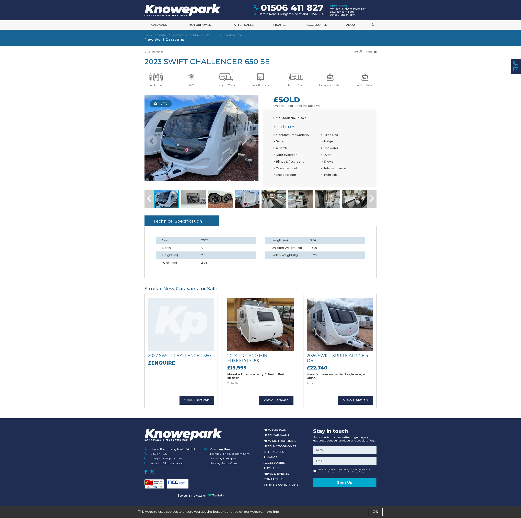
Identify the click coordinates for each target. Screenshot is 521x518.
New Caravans (276, 430)
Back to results (155, 51)
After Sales (244, 25)
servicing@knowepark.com (169, 463)
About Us (271, 468)
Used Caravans (276, 435)
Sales (162, 34)
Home (148, 34)
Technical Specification (177, 221)
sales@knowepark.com (166, 458)
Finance (279, 25)
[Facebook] (145, 472)
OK (375, 512)
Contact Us (273, 479)
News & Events (276, 473)
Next (250, 141)
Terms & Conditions (281, 484)
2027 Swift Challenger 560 (179, 355)
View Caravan (196, 400)
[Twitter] (152, 472)
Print (356, 51)
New (196, 34)
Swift (210, 34)
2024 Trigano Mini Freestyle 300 (247, 358)
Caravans (159, 25)
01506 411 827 (159, 453)
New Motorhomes (280, 441)
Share (369, 51)
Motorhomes (199, 25)
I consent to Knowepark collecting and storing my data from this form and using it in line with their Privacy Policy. (343, 470)
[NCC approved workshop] (154, 483)
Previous (152, 141)
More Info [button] (271, 512)
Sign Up (344, 482)
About (351, 25)
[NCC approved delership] (177, 483)
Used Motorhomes (280, 446)
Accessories (316, 25)
